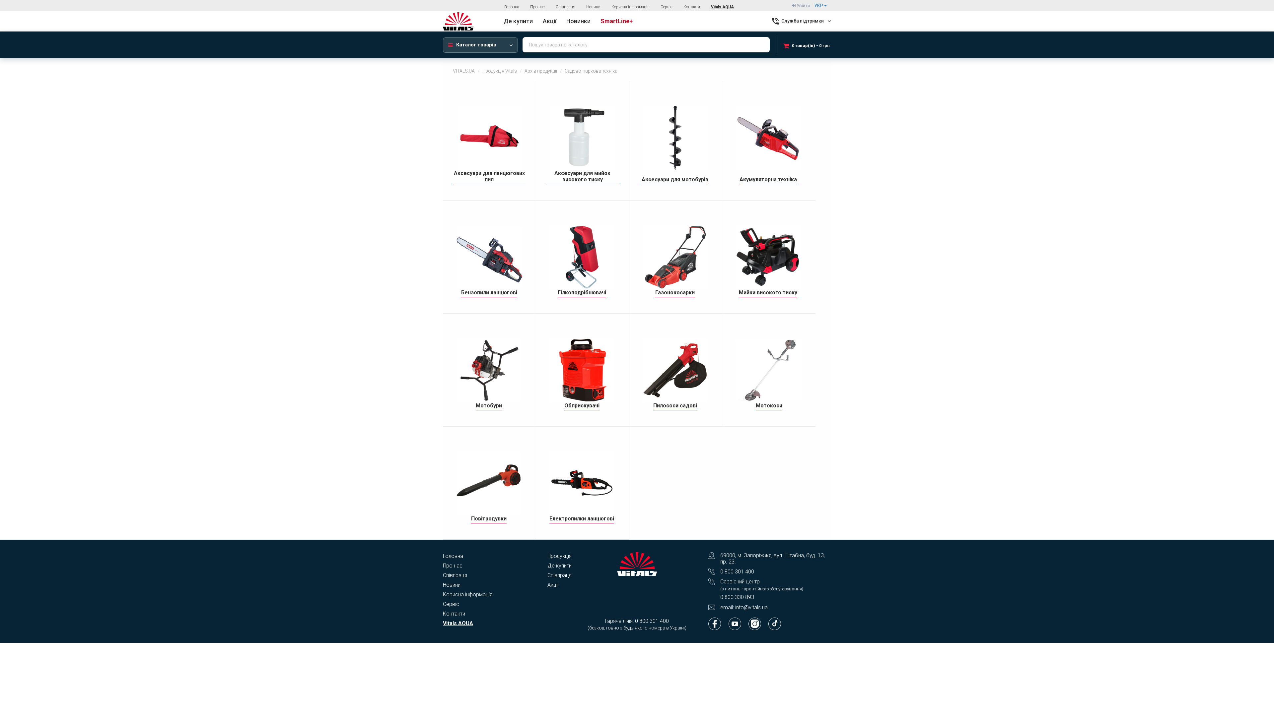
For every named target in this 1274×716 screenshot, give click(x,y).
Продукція (559, 556)
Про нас (537, 7)
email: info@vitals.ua (744, 607)
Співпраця (565, 7)
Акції (552, 585)
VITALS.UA (464, 71)
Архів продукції (541, 71)
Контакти (691, 7)
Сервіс (666, 7)
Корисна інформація (630, 7)
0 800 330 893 (737, 597)
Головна (511, 7)
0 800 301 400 (737, 571)
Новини (593, 7)
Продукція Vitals (499, 71)
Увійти (803, 5)
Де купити (559, 566)
